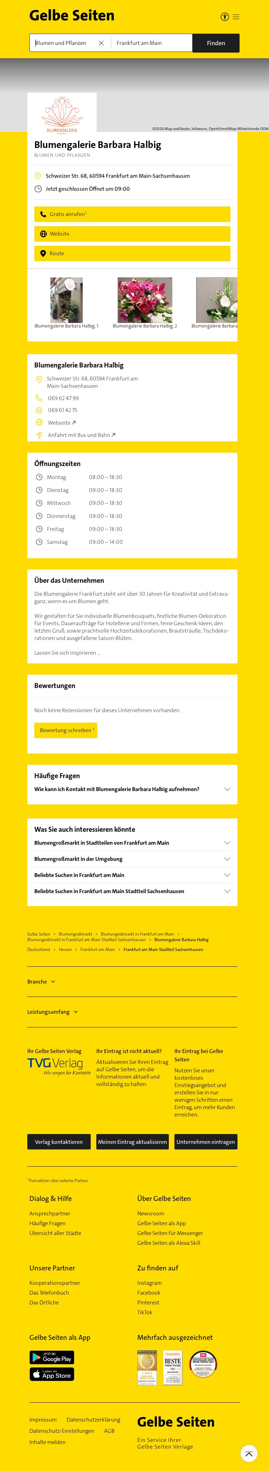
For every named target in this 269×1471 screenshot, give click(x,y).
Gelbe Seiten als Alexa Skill (168, 1243)
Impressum (43, 1419)
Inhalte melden (47, 1442)
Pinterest (148, 1302)
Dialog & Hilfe (50, 1198)
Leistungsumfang (48, 1011)
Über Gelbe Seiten (164, 1198)
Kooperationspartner (54, 1283)
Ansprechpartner (49, 1213)
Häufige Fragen (47, 1223)
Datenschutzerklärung (93, 1419)
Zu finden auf (157, 1268)
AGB (109, 1431)
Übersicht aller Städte (55, 1233)
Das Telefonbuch (49, 1292)
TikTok (144, 1312)
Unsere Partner (52, 1268)
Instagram (149, 1283)
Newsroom (150, 1213)
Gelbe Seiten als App (161, 1223)
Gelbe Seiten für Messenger (170, 1233)
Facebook (148, 1292)
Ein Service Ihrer (165, 1443)
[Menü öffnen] (236, 16)
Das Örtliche (44, 1302)
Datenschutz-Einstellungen (61, 1431)
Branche (37, 981)
